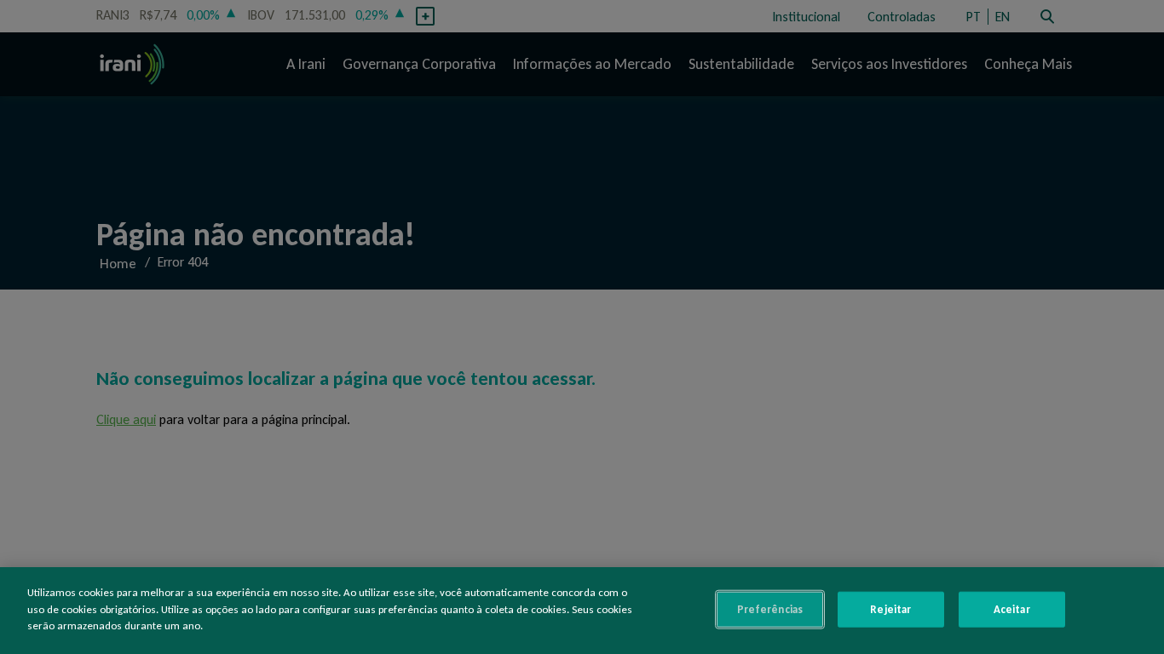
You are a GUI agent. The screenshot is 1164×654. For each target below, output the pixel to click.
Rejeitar (890, 609)
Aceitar (1012, 609)
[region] (582, 610)
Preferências (770, 609)
